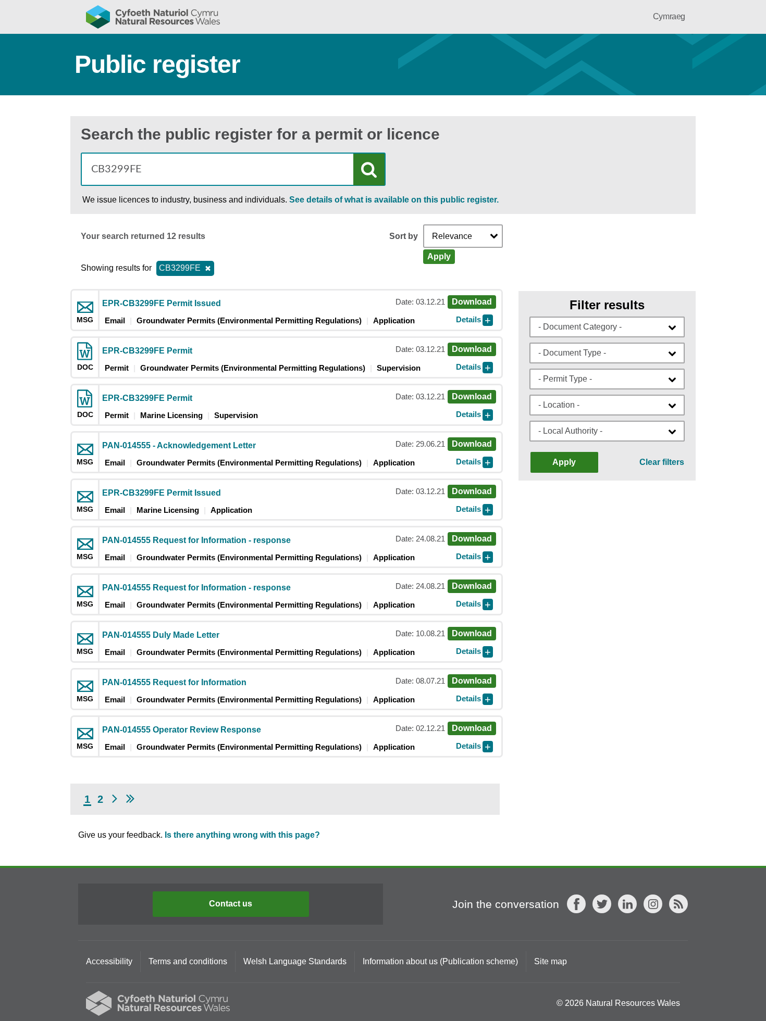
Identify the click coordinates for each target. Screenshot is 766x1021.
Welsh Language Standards (295, 961)
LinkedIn (627, 903)
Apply (439, 256)
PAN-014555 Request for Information (174, 682)
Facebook (576, 903)
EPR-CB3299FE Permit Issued (161, 303)
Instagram (653, 903)
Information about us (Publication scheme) (440, 961)
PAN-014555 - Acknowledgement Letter (179, 445)
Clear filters (661, 462)
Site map (550, 961)
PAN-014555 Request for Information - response (196, 540)
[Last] (130, 799)
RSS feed (678, 903)
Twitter (601, 903)
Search (369, 169)
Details (468, 319)
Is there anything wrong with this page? (242, 834)
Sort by (403, 236)
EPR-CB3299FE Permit (147, 350)
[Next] (114, 799)
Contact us (230, 903)
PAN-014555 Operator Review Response (181, 729)
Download (472, 301)
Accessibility (109, 961)
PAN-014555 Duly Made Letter (160, 635)
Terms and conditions (188, 961)
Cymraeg (669, 16)
